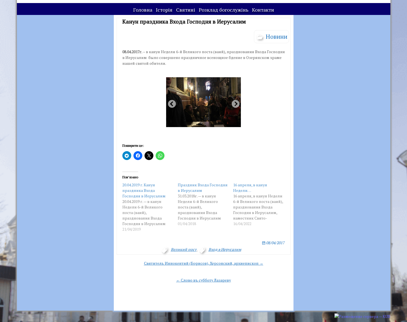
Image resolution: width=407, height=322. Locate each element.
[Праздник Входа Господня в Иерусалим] (205, 204)
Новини (276, 36)
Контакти (263, 9)
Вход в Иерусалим (224, 249)
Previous (170, 102)
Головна (142, 9)
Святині (185, 9)
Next (234, 102)
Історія (164, 9)
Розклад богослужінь (223, 9)
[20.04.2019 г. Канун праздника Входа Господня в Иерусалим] (150, 207)
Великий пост (184, 249)
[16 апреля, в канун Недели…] (260, 204)
